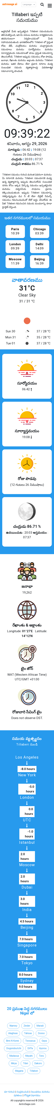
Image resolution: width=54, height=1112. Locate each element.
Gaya (44, 1040)
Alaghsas (13, 1033)
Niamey (13, 1025)
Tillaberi (34, 1070)
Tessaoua (30, 1040)
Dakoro (38, 1063)
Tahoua (28, 1033)
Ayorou (42, 1048)
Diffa (30, 1048)
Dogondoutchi (13, 1048)
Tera (41, 1055)
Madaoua (14, 1055)
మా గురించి (9, 1091)
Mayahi (29, 1055)
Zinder (27, 1025)
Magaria (19, 1070)
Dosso (41, 1033)
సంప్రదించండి (23, 1091)
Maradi (40, 1025)
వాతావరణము (27, 280)
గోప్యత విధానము (32, 1095)
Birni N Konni (12, 1040)
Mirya (14, 1063)
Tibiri (25, 1063)
